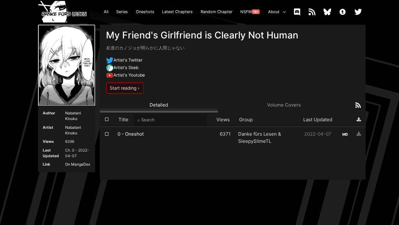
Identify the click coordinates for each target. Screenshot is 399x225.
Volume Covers (284, 105)
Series (122, 11)
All (106, 11)
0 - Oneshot (131, 134)
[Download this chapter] (359, 134)
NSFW (249, 11)
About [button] (274, 11)
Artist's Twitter (127, 60)
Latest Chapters (177, 11)
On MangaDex (77, 164)
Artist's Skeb (125, 67)
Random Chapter (217, 11)
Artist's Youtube (129, 75)
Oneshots (145, 11)
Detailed (159, 105)
